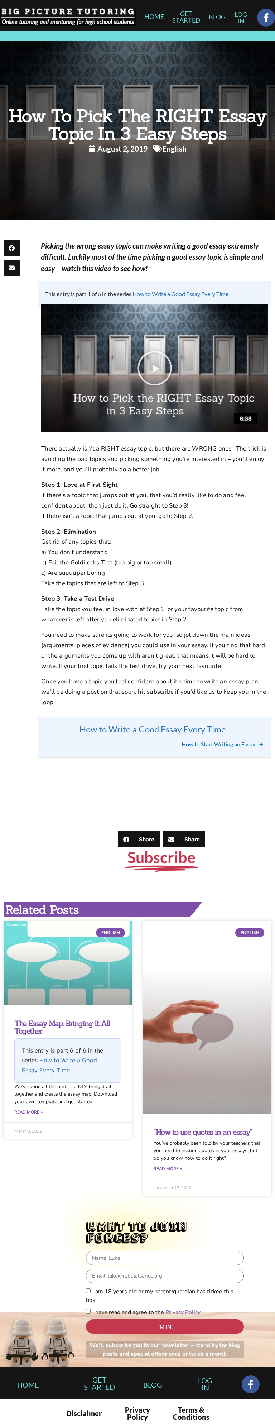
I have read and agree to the (146, 1312)
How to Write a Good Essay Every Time (180, 293)
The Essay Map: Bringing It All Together (62, 1027)
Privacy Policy (183, 1312)
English (174, 148)
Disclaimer (84, 1413)
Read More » (28, 1112)
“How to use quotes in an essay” (203, 1132)
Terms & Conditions (191, 1413)
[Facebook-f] (266, 18)
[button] (12, 248)
